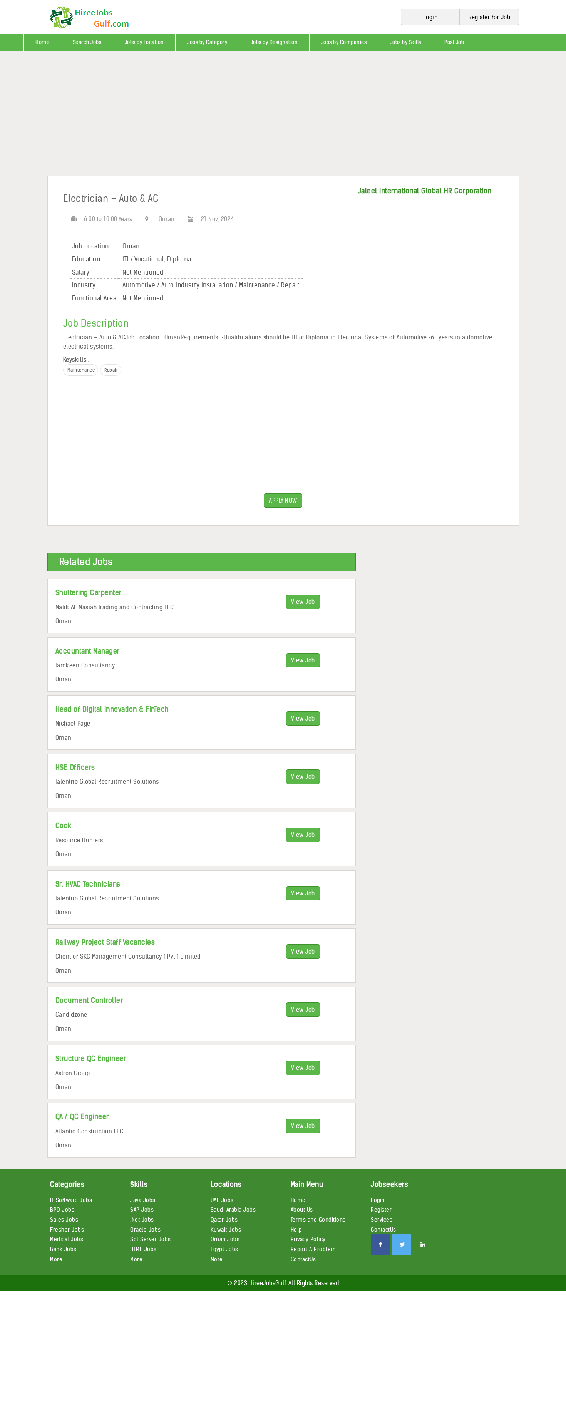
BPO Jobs (62, 1209)
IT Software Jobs (71, 1200)
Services (381, 1219)
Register (381, 1209)
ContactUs (303, 1259)
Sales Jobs (64, 1219)
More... (58, 1259)
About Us (302, 1209)
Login (378, 1200)
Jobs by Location (144, 42)
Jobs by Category (207, 42)
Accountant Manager (87, 651)
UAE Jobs (222, 1200)
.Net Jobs (142, 1219)
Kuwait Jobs (226, 1229)
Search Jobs (87, 42)
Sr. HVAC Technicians (88, 884)
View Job (303, 601)
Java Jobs (143, 1200)
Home (42, 42)
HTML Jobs (143, 1249)
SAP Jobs (142, 1209)
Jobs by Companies (344, 42)
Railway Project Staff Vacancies (105, 942)
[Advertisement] (231, 116)
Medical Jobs (66, 1239)
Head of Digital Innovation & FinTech (112, 709)
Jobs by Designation (274, 42)
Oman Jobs (225, 1239)
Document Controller (89, 1000)
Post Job (454, 42)
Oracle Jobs (145, 1229)
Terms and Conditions (318, 1219)
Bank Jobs (63, 1249)
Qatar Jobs (224, 1219)
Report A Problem (313, 1249)
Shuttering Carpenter (88, 592)
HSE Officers (75, 767)
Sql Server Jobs (150, 1239)
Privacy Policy (308, 1239)
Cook (63, 825)
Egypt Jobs (224, 1249)
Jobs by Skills (405, 42)
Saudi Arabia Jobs (233, 1209)
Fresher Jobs (67, 1229)
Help (296, 1229)
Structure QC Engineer (90, 1058)
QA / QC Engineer (82, 1116)
